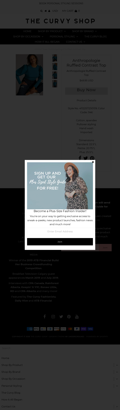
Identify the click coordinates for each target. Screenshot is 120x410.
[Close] (93, 162)
